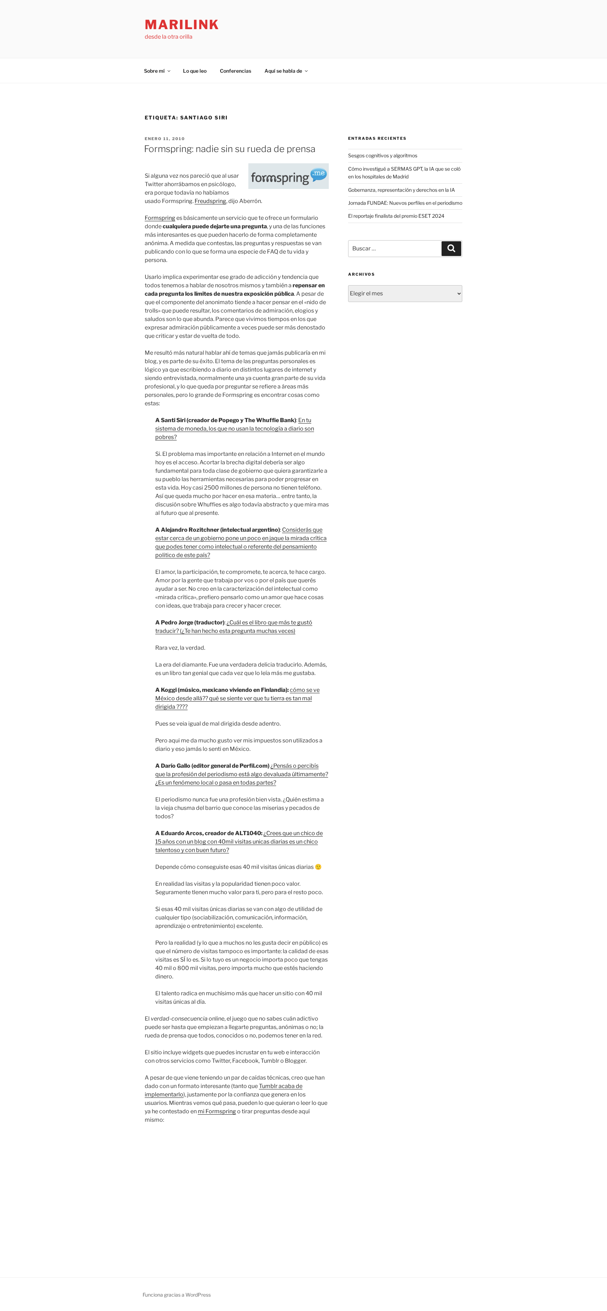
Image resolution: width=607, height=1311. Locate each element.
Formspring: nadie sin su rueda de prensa (229, 148)
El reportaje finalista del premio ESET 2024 (396, 216)
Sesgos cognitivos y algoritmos (382, 155)
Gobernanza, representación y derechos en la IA (401, 190)
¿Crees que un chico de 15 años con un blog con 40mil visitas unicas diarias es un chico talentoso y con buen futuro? (239, 841)
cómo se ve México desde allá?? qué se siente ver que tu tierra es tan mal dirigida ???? (237, 698)
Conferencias (235, 71)
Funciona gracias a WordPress (177, 1295)
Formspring (160, 218)
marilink (182, 24)
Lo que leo (195, 71)
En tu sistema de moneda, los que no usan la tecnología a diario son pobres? (234, 428)
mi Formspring (217, 1111)
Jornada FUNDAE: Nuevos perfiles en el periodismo (405, 203)
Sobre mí (154, 71)
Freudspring (210, 201)
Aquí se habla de (283, 71)
